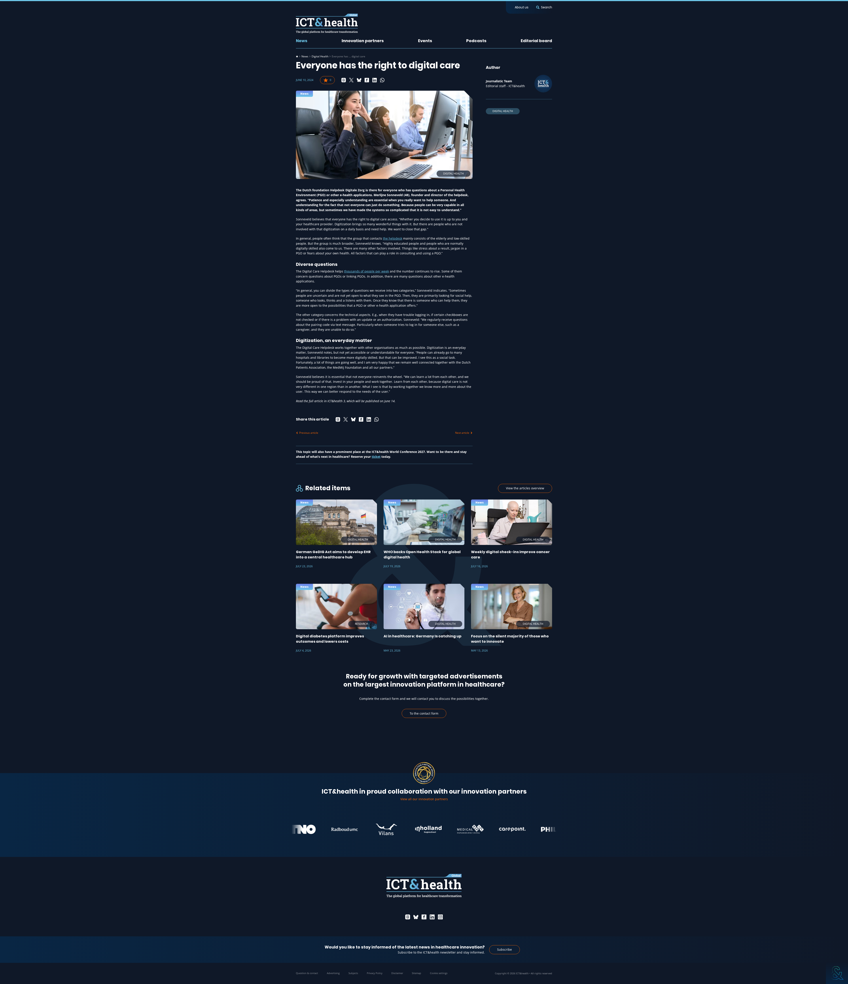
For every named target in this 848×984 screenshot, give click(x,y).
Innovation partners (363, 40)
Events (425, 40)
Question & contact (307, 973)
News (301, 40)
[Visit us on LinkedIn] (432, 917)
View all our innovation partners (424, 799)
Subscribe (504, 949)
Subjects (353, 973)
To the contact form (424, 713)
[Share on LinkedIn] (374, 80)
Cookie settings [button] (438, 973)
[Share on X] (351, 80)
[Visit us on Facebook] (424, 917)
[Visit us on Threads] (407, 917)
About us (521, 7)
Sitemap (416, 973)
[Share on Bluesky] (359, 80)
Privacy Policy (374, 973)
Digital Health (320, 56)
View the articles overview (525, 488)
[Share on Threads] (343, 80)
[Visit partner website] (310, 829)
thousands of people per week (366, 271)
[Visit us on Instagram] (440, 917)
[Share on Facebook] (367, 80)
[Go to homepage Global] (327, 23)
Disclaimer (397, 973)
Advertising (333, 973)
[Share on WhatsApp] (382, 80)
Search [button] (546, 7)
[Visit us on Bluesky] (415, 917)
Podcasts (476, 40)
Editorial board (536, 40)
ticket (376, 456)
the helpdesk (392, 238)
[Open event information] (837, 973)
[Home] (297, 56)
